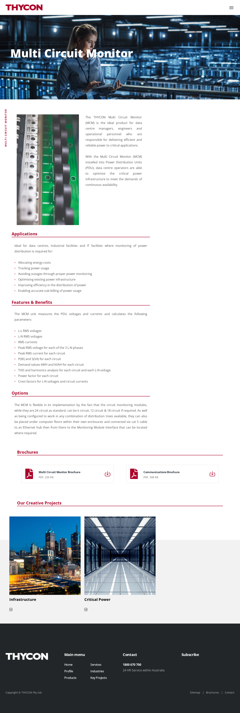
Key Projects (98, 678)
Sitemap (195, 692)
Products (70, 678)
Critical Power (97, 599)
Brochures (212, 692)
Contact (229, 692)
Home (68, 665)
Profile (68, 671)
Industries (97, 671)
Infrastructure (22, 599)
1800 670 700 (132, 665)
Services (95, 665)
